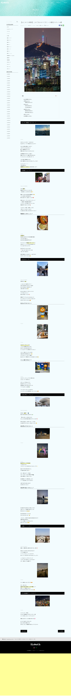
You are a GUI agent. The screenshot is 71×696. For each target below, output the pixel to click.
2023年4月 (8, 109)
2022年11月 (8, 120)
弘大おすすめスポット (28, 105)
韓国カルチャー (9, 40)
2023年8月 (8, 100)
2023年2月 (8, 113)
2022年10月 (8, 122)
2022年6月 (8, 131)
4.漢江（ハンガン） (27, 114)
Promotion (58, 2)
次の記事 (61, 631)
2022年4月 (8, 135)
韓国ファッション (9, 53)
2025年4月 (8, 74)
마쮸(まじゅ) (9, 62)
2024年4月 (8, 82)
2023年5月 (8, 107)
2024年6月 (8, 78)
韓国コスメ (8, 44)
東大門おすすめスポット (29, 110)
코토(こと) (8, 68)
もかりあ (8, 31)
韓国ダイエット (9, 46)
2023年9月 (8, 98)
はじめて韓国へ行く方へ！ (28, 99)
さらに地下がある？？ (28, 107)
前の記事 (24, 631)
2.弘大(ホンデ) (26, 104)
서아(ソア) (8, 64)
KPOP (8, 26)
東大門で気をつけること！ (29, 112)
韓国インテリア (9, 37)
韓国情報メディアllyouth (31, 25)
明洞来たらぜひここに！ (29, 102)
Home (46, 2)
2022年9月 (8, 124)
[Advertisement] (29, 667)
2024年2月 (8, 87)
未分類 (8, 35)
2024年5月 (8, 80)
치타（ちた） (9, 66)
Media (52, 2)
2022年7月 (8, 129)
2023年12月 (8, 91)
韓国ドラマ (8, 51)
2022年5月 (8, 133)
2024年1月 (8, 89)
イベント (8, 33)
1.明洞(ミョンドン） (27, 100)
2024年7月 (8, 76)
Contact (65, 2)
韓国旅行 (38, 25)
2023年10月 (8, 96)
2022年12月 (8, 118)
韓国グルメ (8, 42)
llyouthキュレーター (24, 25)
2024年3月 (8, 85)
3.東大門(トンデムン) (27, 109)
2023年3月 (8, 111)
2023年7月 (8, 102)
